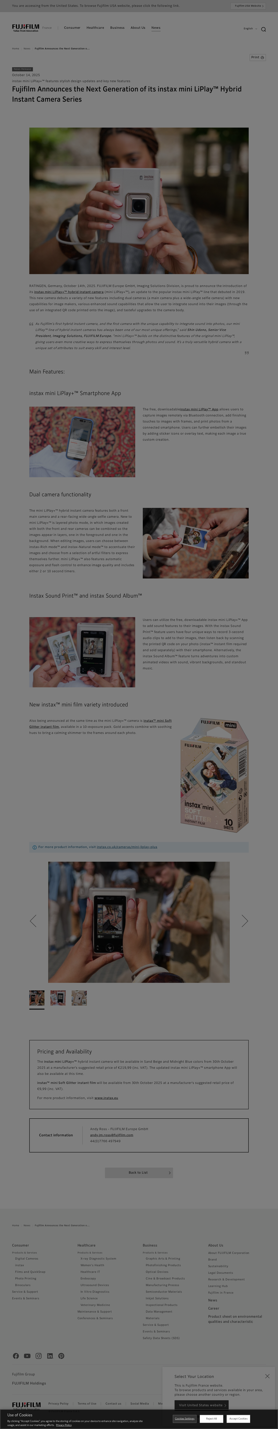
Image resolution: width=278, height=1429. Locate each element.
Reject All (211, 1419)
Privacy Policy (64, 1425)
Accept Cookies (238, 1419)
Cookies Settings (184, 1419)
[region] (139, 1419)
